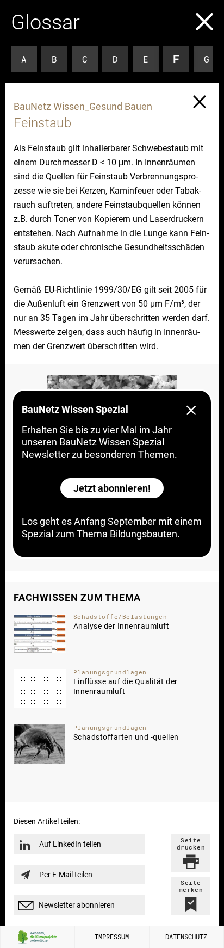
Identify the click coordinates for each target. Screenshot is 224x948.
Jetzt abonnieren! (112, 488)
